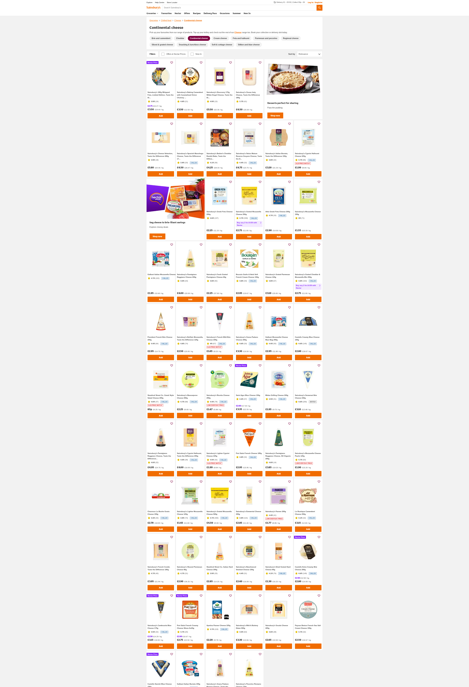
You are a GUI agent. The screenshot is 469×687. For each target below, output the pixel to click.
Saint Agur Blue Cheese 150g (248, 395)
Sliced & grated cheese (162, 45)
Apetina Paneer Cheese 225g (218, 625)
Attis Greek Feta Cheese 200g (277, 212)
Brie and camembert (161, 38)
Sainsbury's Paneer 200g (275, 511)
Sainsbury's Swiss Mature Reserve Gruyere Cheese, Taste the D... (249, 156)
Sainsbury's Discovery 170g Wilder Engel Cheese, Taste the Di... (219, 95)
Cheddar (180, 38)
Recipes (197, 13)
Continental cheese (193, 20)
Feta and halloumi (241, 38)
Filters (152, 54)
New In (247, 13)
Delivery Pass (210, 14)
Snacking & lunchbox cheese (192, 45)
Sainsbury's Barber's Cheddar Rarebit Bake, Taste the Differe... (219, 156)
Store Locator (172, 2)
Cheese (177, 20)
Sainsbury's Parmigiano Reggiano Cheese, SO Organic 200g (278, 456)
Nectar (178, 13)
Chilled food (166, 20)
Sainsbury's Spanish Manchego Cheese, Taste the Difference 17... (190, 156)
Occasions (225, 13)
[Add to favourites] (171, 62)
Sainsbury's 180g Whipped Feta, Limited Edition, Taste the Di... (161, 95)
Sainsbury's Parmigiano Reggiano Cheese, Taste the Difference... (159, 456)
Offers (187, 13)
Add (161, 115)
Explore (149, 2)
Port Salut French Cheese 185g (249, 453)
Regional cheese (290, 38)
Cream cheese (220, 38)
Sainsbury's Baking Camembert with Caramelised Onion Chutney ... (190, 95)
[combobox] (239, 8)
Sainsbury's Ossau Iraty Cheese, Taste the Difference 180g (248, 95)
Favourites (166, 13)
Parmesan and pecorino (266, 38)
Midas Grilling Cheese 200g (276, 395)
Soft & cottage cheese (222, 45)
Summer (237, 13)
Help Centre (159, 2)
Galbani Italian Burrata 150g (188, 684)
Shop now (275, 115)
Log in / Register (315, 2)
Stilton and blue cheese (249, 45)
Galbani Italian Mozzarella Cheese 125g (164, 274)
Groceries (151, 13)
